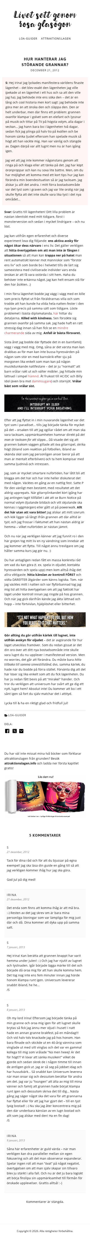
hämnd (33, 376)
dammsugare (41, 381)
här (55, 313)
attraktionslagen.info (20, 763)
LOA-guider (28, 38)
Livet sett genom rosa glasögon (45, 19)
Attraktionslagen (56, 38)
